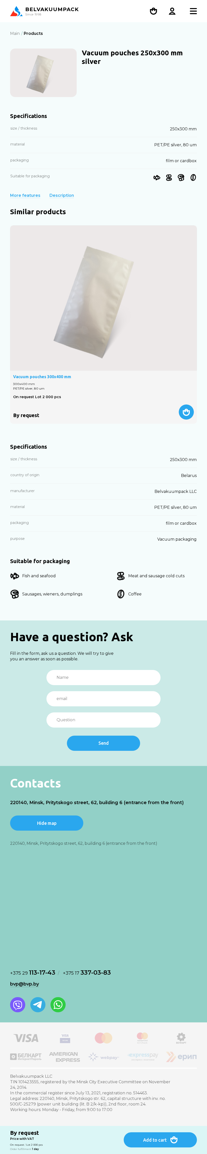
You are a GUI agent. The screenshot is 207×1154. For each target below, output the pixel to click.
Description (61, 195)
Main (15, 33)
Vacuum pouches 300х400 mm (42, 377)
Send (103, 743)
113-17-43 (32, 972)
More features (25, 195)
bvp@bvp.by (24, 984)
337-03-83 (87, 972)
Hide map (47, 823)
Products (33, 33)
